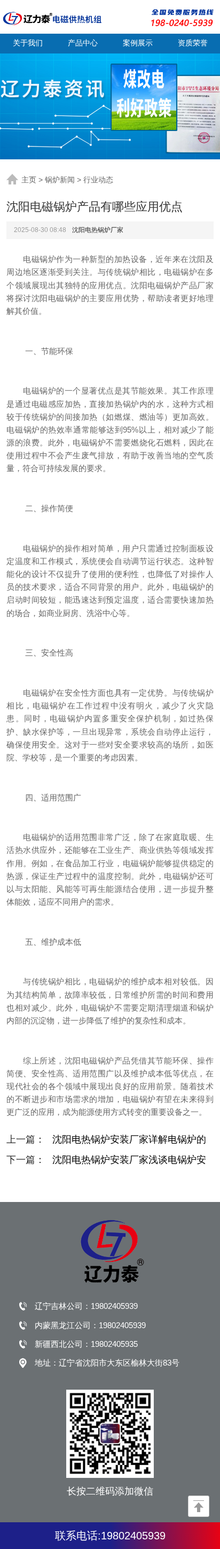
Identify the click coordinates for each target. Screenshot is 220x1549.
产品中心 (83, 42)
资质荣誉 (193, 42)
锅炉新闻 (60, 179)
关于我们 (28, 42)
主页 (28, 179)
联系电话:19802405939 (110, 1536)
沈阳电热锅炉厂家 (97, 230)
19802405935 (114, 1343)
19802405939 (114, 1306)
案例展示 (138, 42)
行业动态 (98, 179)
